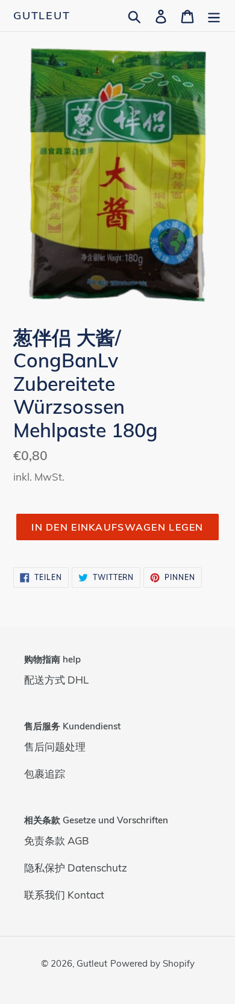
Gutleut (41, 15)
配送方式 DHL (56, 679)
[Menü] (214, 15)
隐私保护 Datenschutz (75, 867)
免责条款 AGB (56, 840)
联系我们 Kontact (64, 894)
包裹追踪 (44, 773)
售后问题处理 (55, 746)
